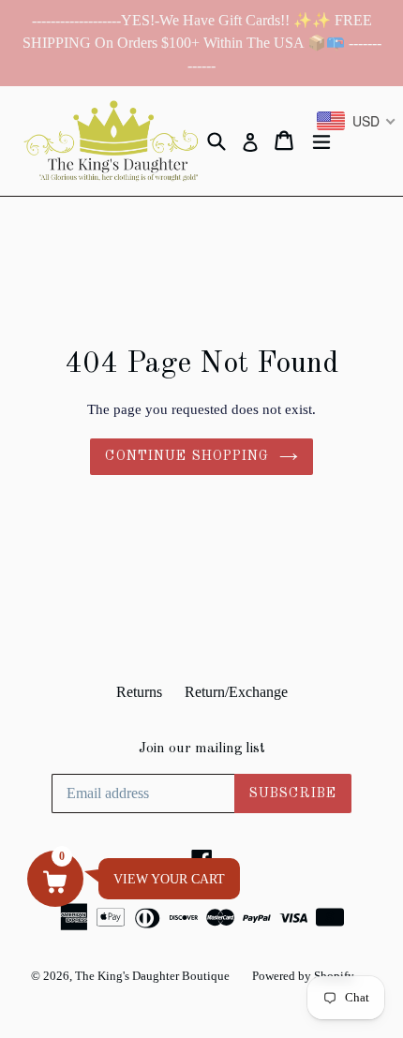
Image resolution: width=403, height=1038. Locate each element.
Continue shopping (187, 456)
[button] (55, 879)
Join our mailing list (202, 749)
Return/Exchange (236, 692)
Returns (139, 692)
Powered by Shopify (303, 976)
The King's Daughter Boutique (152, 976)
